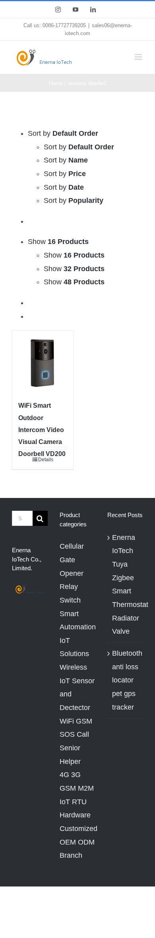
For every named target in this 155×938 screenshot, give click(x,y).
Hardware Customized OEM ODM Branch (77, 835)
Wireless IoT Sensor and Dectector (77, 687)
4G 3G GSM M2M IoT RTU (77, 788)
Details (45, 459)
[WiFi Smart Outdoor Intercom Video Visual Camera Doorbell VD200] (42, 361)
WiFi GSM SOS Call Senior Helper (76, 741)
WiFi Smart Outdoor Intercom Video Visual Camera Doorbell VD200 (42, 429)
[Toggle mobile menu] (139, 57)
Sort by (79, 147)
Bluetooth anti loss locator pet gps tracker (125, 680)
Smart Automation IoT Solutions (77, 634)
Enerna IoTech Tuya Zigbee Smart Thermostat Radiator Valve (125, 584)
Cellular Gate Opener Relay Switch (72, 573)
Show (74, 255)
